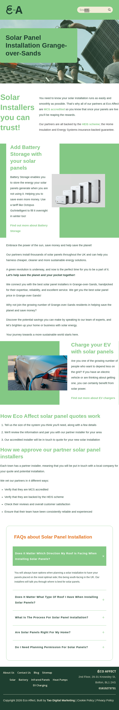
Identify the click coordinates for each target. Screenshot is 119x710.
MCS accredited (54, 109)
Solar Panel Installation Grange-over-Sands (36, 45)
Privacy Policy (105, 700)
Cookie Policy (85, 700)
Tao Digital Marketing (61, 700)
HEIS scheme (91, 124)
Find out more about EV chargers (93, 398)
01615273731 (107, 688)
